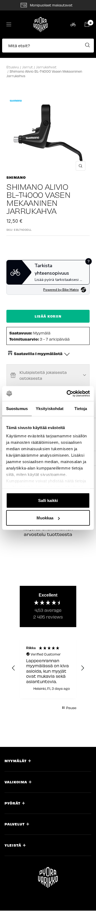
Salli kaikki (48, 500)
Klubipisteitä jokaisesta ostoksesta (43, 375)
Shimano (16, 177)
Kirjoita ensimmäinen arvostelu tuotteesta (48, 531)
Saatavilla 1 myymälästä (38, 353)
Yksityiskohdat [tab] (49, 408)
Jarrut (27, 67)
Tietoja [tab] (80, 408)
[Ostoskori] (87, 24)
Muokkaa (45, 518)
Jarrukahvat (46, 67)
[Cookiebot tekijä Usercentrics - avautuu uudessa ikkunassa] (68, 393)
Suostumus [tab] (17, 408)
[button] (48, 48)
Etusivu (12, 67)
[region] (48, 668)
